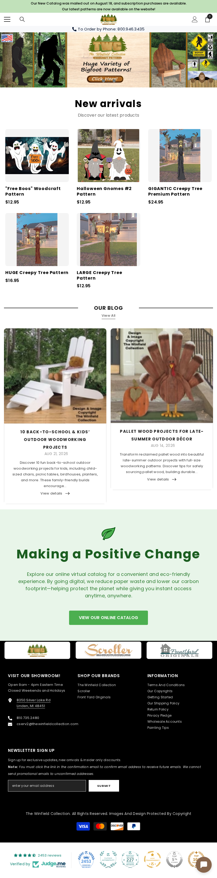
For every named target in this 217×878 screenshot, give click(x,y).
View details (51, 493)
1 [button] (103, 80)
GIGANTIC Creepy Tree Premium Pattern (175, 191)
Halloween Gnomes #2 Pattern (104, 191)
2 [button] (108, 80)
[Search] (22, 19)
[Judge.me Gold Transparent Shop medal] (152, 859)
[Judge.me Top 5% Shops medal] (174, 859)
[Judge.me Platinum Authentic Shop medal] (108, 859)
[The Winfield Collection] (37, 650)
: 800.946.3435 (130, 29)
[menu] (7, 19)
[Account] (195, 19)
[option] (108, 59)
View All (108, 315)
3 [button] (114, 80)
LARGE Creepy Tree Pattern (99, 275)
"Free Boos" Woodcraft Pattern (33, 191)
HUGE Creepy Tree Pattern (37, 273)
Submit (104, 786)
